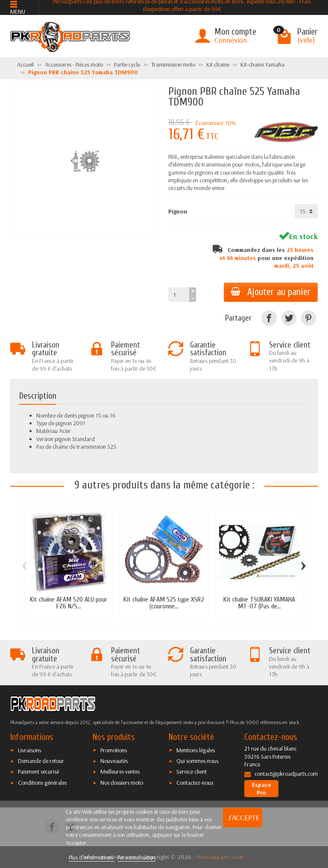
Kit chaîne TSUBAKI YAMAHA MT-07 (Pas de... (259, 602)
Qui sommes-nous (197, 761)
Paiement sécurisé (38, 771)
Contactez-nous (194, 782)
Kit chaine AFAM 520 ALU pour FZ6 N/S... (68, 602)
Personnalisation (136, 857)
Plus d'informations (91, 857)
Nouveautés (114, 761)
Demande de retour (41, 761)
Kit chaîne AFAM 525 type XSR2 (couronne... (163, 602)
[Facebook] (268, 317)
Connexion (230, 40)
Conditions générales (42, 782)
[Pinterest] (308, 317)
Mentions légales (195, 750)
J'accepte (244, 817)
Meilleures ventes (120, 771)
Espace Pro (261, 788)
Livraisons (29, 750)
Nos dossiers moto (121, 782)
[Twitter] (288, 317)
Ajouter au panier (279, 292)
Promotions (113, 750)
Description (37, 396)
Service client (191, 771)
